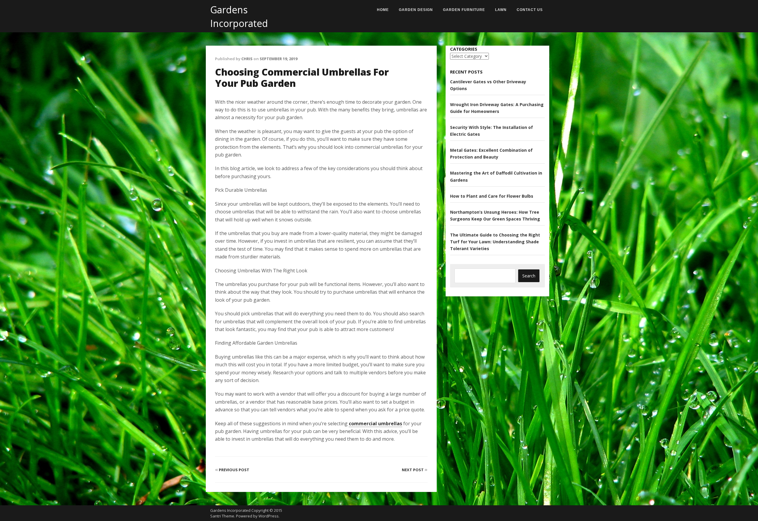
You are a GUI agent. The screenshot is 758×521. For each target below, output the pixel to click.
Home (383, 10)
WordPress (268, 516)
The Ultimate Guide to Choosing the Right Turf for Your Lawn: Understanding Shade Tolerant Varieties (495, 241)
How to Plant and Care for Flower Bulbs (491, 196)
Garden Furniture (464, 10)
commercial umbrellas (375, 423)
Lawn (501, 10)
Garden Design (416, 10)
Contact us (530, 10)
